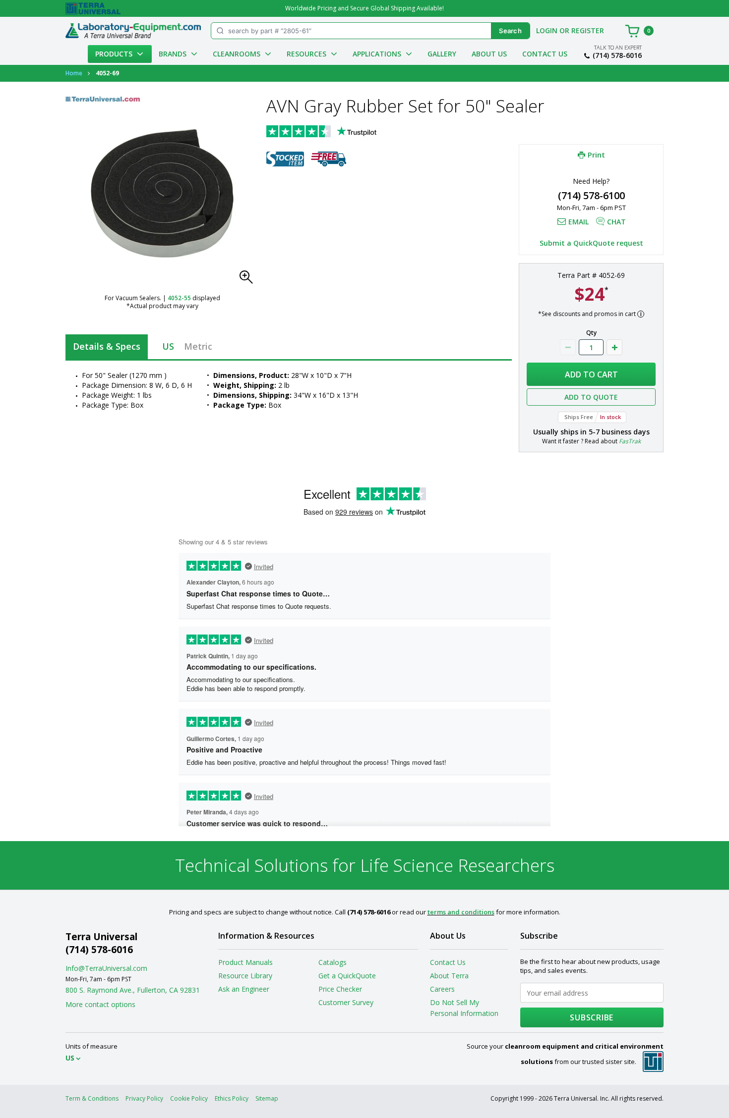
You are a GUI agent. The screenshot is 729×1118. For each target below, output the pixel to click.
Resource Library (245, 975)
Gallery (441, 53)
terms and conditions (460, 911)
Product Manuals (245, 962)
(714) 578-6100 (591, 195)
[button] (249, 280)
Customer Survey (345, 1002)
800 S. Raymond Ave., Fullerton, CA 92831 (132, 990)
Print (596, 155)
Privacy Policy (144, 1098)
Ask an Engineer (243, 989)
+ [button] (614, 347)
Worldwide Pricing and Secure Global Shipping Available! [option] (364, 8)
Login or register (570, 30)
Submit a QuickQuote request (591, 243)
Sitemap (266, 1098)
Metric (198, 346)
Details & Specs (106, 346)
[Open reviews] (340, 132)
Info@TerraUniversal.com (106, 968)
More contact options (100, 1004)
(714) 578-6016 (617, 55)
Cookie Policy (189, 1098)
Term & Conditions (92, 1098)
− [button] (568, 347)
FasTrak (630, 441)
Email (578, 221)
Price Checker (340, 989)
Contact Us (544, 53)
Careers (442, 989)
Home (73, 73)
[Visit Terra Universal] (93, 8)
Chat (616, 221)
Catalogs (332, 962)
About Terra (449, 975)
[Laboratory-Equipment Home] (133, 30)
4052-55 (179, 298)
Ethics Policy (231, 1098)
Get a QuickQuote (347, 975)
